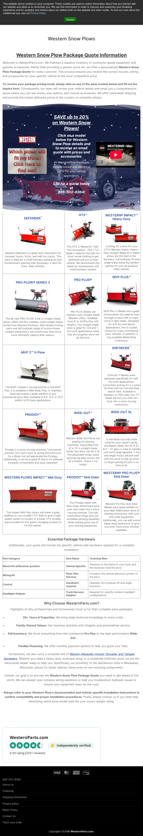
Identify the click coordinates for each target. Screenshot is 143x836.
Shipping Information (15, 797)
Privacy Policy (38, 13)
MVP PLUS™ (121, 277)
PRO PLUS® (83, 280)
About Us (8, 784)
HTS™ (83, 215)
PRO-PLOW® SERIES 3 (33, 282)
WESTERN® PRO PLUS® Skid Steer (121, 475)
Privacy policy (11, 803)
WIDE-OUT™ (83, 413)
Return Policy (10, 809)
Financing (8, 790)
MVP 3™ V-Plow (33, 352)
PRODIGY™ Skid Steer (83, 477)
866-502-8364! (71, 192)
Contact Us (9, 816)
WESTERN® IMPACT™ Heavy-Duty (121, 217)
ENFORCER (121, 348)
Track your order (12, 822)
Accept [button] (70, 19)
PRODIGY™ (33, 414)
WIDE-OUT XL (121, 412)
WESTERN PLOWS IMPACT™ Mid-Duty (33, 477)
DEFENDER (33, 218)
